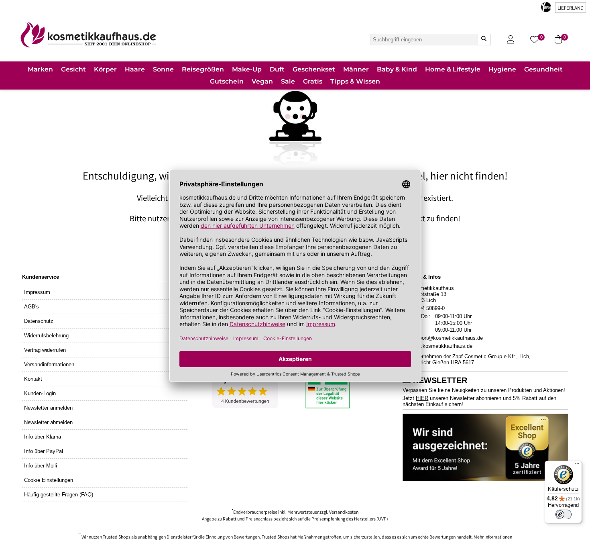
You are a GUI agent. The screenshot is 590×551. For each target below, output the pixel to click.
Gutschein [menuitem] (227, 81)
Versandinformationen (49, 364)
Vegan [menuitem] (262, 81)
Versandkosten (343, 512)
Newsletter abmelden (48, 422)
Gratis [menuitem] (312, 81)
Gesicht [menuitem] (73, 69)
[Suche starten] (484, 39)
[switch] (563, 514)
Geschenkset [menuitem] (314, 69)
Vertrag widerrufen (45, 350)
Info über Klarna (42, 437)
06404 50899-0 (428, 308)
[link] (88, 34)
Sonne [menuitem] (163, 69)
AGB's (31, 307)
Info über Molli (40, 466)
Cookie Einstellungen (48, 480)
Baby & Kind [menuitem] (397, 69)
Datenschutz (38, 321)
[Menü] (577, 465)
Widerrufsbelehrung (46, 336)
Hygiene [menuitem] (502, 69)
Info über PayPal (43, 451)
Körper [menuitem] (105, 69)
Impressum (37, 292)
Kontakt (33, 379)
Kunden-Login (40, 393)
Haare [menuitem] (135, 69)
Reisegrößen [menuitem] (203, 69)
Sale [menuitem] (288, 81)
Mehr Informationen (493, 537)
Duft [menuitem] (277, 69)
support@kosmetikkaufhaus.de (447, 338)
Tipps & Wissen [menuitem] (355, 81)
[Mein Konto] (510, 39)
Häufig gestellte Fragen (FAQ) (58, 495)
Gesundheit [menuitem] (543, 69)
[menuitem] (40, 70)
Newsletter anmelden (48, 408)
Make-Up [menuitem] (247, 69)
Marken (40, 69)
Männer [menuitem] (356, 69)
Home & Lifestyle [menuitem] (452, 69)
